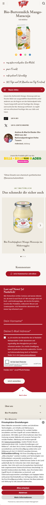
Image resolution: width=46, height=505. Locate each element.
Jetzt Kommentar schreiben (24, 274)
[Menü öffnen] (3, 3)
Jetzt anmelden (14, 381)
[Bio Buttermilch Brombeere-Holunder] (30, 55)
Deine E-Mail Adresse (17, 331)
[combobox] (23, 89)
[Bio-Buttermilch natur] (25, 55)
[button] (40, 225)
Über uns (9, 406)
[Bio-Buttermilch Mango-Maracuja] (16, 55)
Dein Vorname (13, 321)
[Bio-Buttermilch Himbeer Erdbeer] (21, 55)
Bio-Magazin (11, 419)
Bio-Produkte (11, 413)
